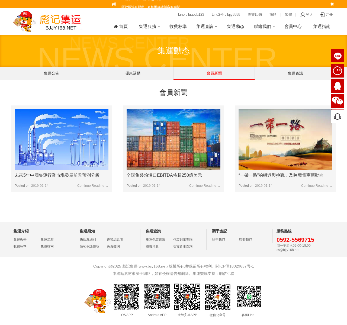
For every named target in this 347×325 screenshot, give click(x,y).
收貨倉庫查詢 (182, 246)
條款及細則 (88, 240)
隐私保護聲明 (89, 246)
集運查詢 (205, 26)
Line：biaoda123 (191, 14)
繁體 (288, 14)
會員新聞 (214, 73)
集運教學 (20, 240)
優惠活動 (132, 73)
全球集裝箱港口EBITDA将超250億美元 (164, 175)
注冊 (329, 14)
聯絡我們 (263, 26)
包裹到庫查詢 (182, 240)
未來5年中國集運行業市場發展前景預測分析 (57, 175)
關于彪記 (219, 231)
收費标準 (178, 26)
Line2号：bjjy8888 (226, 14)
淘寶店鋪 (255, 14)
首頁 (123, 26)
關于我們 (218, 240)
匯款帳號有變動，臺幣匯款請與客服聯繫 (150, 4)
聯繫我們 (245, 240)
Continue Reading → (92, 186)
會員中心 (293, 26)
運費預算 (152, 246)
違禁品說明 (115, 240)
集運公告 (51, 73)
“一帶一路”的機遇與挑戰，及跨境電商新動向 (281, 175)
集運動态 (235, 26)
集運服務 (148, 26)
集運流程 (47, 240)
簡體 (273, 14)
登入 (309, 14)
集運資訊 (295, 73)
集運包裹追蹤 (155, 240)
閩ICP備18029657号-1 (235, 266)
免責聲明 (113, 246)
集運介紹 (21, 231)
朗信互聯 (226, 273)
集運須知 (87, 231)
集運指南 (321, 26)
